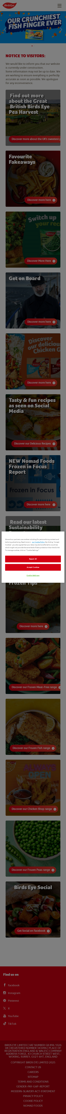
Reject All (33, 559)
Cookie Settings (33, 575)
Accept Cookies (33, 567)
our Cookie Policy (38, 542)
